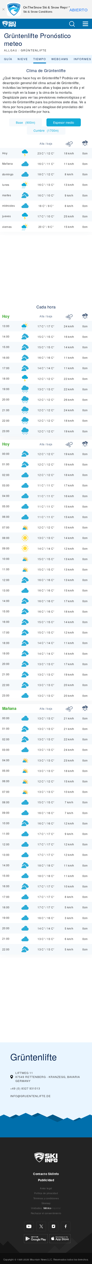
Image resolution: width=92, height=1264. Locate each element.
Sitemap (46, 1203)
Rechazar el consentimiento (46, 1213)
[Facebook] (66, 1226)
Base (25, 122)
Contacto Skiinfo (46, 1174)
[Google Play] (36, 1238)
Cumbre (46, 130)
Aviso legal (46, 1188)
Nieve (23, 59)
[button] (72, 23)
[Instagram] (53, 1226)
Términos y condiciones (46, 1198)
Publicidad (46, 1180)
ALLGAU (10, 50)
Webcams (59, 59)
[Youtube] (29, 1226)
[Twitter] (41, 1226)
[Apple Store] (60, 1238)
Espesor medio (63, 122)
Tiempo (39, 59)
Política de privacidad (46, 1193)
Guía (8, 59)
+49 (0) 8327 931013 (25, 1088)
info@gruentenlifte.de (30, 1096)
